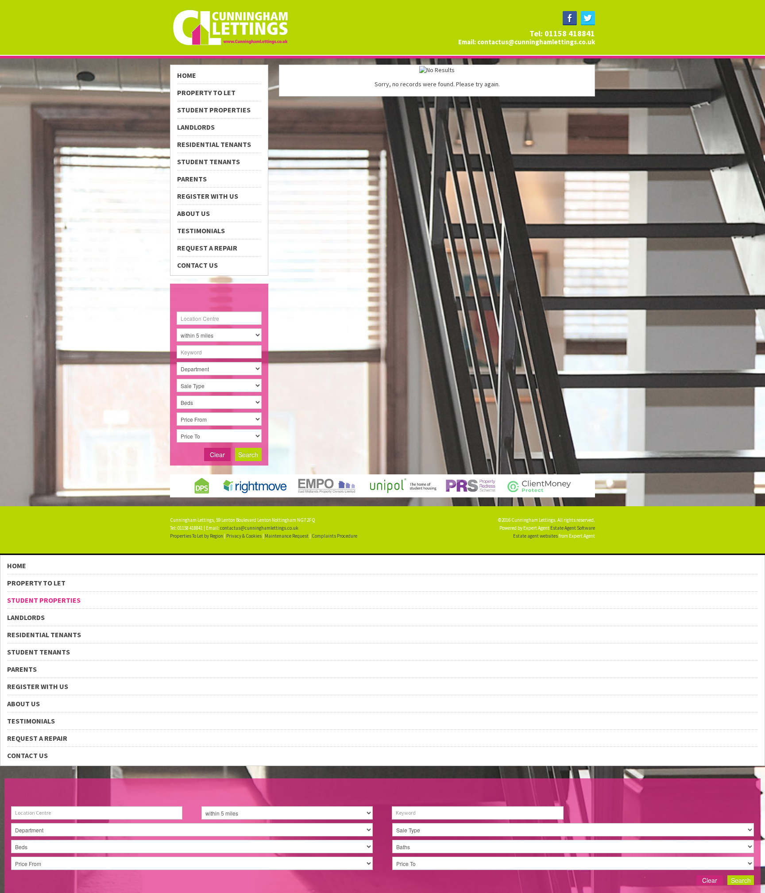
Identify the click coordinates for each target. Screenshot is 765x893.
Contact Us (197, 265)
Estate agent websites (535, 536)
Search (248, 454)
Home (186, 75)
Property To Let (206, 92)
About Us (193, 213)
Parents (192, 178)
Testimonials (201, 230)
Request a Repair (207, 247)
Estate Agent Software (572, 528)
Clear (217, 454)
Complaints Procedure (334, 536)
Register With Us (207, 196)
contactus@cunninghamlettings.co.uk (536, 42)
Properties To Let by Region (196, 536)
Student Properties (214, 109)
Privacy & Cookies (244, 536)
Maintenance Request (287, 536)
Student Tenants (208, 161)
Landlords (196, 127)
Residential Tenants (214, 144)
